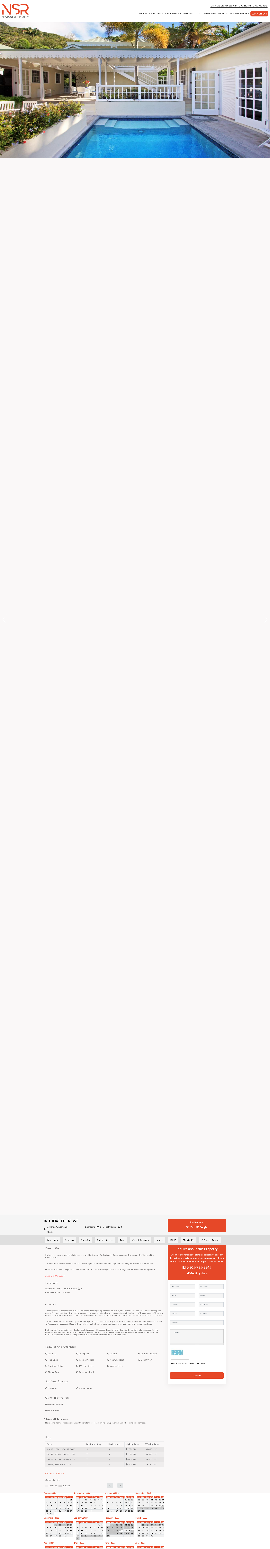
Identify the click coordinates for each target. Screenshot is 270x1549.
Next (263, 619)
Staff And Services (105, 1240)
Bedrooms (69, 1240)
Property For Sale (150, 13)
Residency (189, 13)
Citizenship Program (211, 13)
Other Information (140, 1240)
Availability (189, 1240)
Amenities (85, 1240)
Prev (7, 619)
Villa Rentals (173, 13)
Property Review (211, 1240)
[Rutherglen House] (15, 11)
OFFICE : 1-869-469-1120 (222, 6)
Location (159, 1240)
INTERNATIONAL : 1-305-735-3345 (251, 6)
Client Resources (237, 13)
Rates (122, 1240)
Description (52, 1240)
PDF (174, 1240)
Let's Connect (259, 14)
